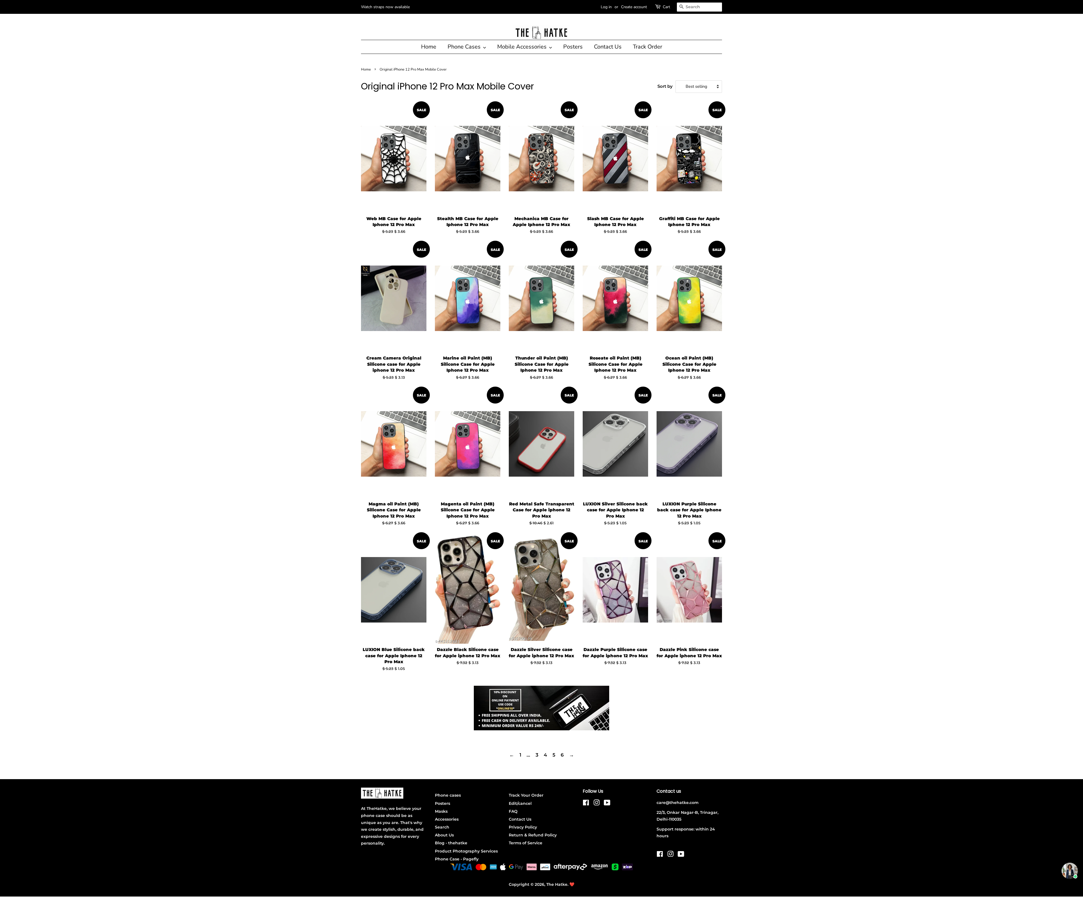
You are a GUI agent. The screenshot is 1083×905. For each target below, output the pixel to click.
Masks (441, 811)
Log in (606, 7)
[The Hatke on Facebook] (586, 803)
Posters (573, 47)
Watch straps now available (385, 7)
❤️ (571, 884)
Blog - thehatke (451, 842)
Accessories (447, 819)
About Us (444, 835)
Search (442, 827)
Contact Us (608, 47)
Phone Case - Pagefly (457, 859)
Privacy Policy (523, 827)
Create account (634, 7)
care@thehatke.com (678, 802)
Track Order (647, 47)
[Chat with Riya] (1070, 871)
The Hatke (556, 884)
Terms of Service (525, 842)
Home (428, 47)
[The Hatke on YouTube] (607, 803)
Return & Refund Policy (533, 835)
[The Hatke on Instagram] (596, 803)
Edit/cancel (520, 803)
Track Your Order (526, 795)
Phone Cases (465, 47)
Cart (666, 7)
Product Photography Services (466, 851)
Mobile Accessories (522, 47)
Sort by (665, 86)
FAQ (513, 811)
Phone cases (448, 795)
